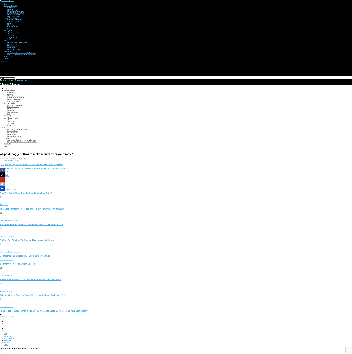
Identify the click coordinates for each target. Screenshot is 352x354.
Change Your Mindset (10, 18)
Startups (10, 9)
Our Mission (7, 51)
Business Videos (12, 44)
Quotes (9, 23)
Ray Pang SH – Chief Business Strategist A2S (22, 55)
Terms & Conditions (9, 338)
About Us (6, 342)
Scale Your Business (10, 6)
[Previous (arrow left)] (0, 353)
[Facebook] (2, 170)
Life (8, 28)
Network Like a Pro (13, 14)
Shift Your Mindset (13, 21)
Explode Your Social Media (15, 13)
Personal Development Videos (17, 42)
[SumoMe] (2, 188)
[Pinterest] (2, 179)
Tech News (10, 35)
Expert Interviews (13, 16)
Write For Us (8, 56)
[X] (2, 174)
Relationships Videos (14, 49)
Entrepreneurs (11, 7)
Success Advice (12, 27)
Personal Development (14, 20)
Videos (6, 41)
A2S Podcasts (8, 30)
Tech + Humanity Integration (12, 32)
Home (6, 4)
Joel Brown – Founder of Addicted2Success (21, 53)
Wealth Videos (12, 46)
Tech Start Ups (12, 37)
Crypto (9, 39)
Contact (6, 58)
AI (8, 34)
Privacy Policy (7, 336)
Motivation (10, 25)
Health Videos (11, 48)
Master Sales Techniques (15, 11)
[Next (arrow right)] (2, 353)
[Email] (2, 184)
